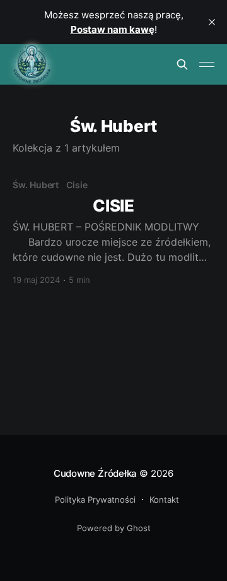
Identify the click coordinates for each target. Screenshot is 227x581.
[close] (212, 22)
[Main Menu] (206, 64)
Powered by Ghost (114, 528)
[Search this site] (182, 64)
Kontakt (164, 499)
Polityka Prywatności (95, 499)
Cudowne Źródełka (95, 473)
